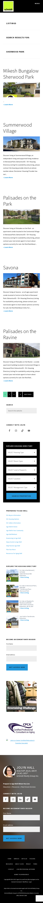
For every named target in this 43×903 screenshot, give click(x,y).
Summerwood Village (17, 128)
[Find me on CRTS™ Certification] (21, 740)
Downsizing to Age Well (13, 538)
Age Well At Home (11, 527)
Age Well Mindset (11, 534)
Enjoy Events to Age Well (14, 542)
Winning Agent (31, 879)
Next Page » (28, 395)
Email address (10, 655)
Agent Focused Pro (21, 879)
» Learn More (11, 104)
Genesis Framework (16, 882)
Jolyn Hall (25, 767)
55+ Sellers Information (13, 523)
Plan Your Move (11, 549)
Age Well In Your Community (14, 530)
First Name (9, 644)
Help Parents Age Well (13, 546)
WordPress (25, 882)
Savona (10, 267)
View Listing (24, 577)
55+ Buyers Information (13, 515)
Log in (30, 882)
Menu (37, 3)
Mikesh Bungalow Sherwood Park (21, 74)
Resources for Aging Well (14, 553)
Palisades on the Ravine (19, 334)
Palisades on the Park (19, 201)
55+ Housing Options (12, 519)
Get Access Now (17, 667)
